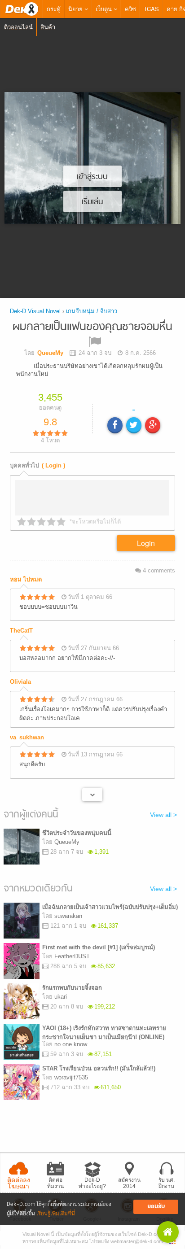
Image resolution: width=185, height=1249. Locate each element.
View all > (163, 814)
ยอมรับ (156, 1206)
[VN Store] (168, 1232)
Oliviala (20, 681)
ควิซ (130, 8)
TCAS (151, 8)
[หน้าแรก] (21, 9)
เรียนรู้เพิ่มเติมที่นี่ (55, 1214)
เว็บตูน (105, 8)
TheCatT (21, 630)
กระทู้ (54, 8)
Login (146, 543)
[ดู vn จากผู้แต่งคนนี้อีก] (92, 794)
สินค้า (47, 26)
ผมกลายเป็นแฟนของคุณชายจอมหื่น (92, 327)
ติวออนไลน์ (18, 26)
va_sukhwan (27, 737)
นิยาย (76, 8)
